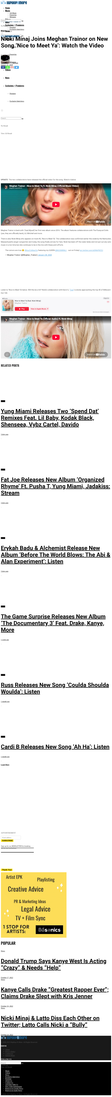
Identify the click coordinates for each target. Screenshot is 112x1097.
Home (7, 7)
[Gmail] (12, 67)
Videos (7, 1073)
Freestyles (13, 15)
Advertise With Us (11, 1085)
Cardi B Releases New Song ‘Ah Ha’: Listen (55, 746)
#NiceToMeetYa (31, 250)
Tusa (72, 290)
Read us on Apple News (13, 1090)
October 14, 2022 (7, 1035)
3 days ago (4, 434)
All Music (13, 13)
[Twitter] (16, 67)
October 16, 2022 (7, 1006)
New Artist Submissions (13, 1087)
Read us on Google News (14, 1088)
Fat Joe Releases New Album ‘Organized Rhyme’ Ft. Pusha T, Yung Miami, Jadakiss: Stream (55, 486)
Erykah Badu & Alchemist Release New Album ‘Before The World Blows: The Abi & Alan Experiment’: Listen (55, 555)
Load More (5, 765)
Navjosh (15, 63)
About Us (8, 1081)
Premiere (13, 27)
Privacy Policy (10, 1052)
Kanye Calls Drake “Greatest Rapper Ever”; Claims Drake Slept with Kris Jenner (55, 993)
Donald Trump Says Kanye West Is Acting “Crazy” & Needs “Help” (53, 964)
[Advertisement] (56, 272)
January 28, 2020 (45, 255)
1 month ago (5, 701)
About (7, 1050)
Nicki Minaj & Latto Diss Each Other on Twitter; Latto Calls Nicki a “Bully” (50, 1021)
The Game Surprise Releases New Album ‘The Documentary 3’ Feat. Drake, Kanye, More (53, 623)
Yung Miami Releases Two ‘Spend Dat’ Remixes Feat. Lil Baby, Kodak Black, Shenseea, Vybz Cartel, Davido (50, 418)
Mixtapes (13, 17)
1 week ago (5, 640)
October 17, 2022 (7, 978)
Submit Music (10, 1055)
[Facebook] (3, 67)
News (3, 951)
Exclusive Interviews (17, 29)
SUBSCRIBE (7, 841)
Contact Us (9, 1053)
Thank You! (7, 870)
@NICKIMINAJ (61, 250)
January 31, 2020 (7, 65)
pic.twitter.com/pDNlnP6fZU (91, 250)
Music (7, 10)
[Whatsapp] (7, 67)
